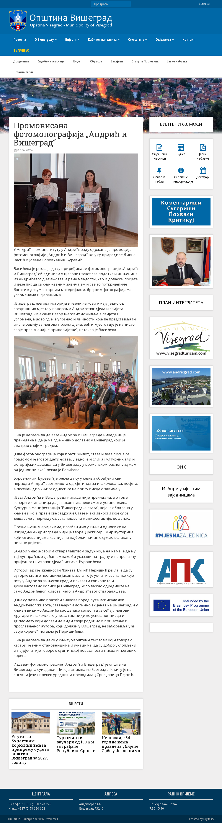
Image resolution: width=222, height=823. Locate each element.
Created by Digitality (201, 819)
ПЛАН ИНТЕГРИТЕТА (181, 302)
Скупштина (136, 39)
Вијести (71, 39)
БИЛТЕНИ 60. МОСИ (181, 124)
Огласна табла (23, 72)
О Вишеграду (44, 39)
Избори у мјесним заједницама (181, 492)
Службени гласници (51, 61)
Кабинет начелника (102, 39)
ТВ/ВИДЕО (21, 50)
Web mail (52, 819)
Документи (21, 61)
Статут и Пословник (145, 61)
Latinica (204, 4)
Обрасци (96, 61)
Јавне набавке (177, 61)
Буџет (77, 61)
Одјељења (164, 39)
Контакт (189, 39)
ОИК (181, 467)
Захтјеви (117, 61)
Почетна (19, 39)
